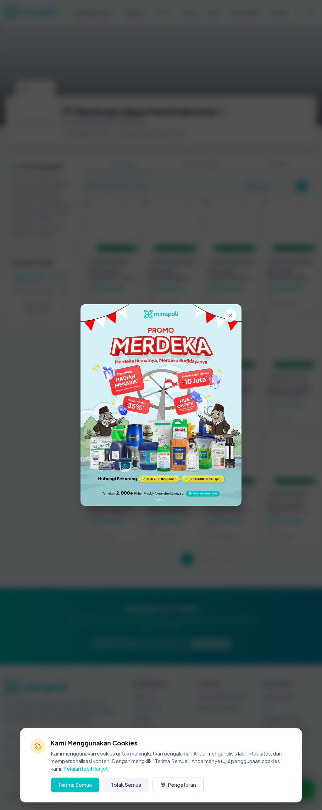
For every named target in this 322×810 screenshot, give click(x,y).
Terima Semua (75, 784)
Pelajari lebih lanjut (86, 768)
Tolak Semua (126, 784)
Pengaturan (182, 784)
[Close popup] (230, 315)
